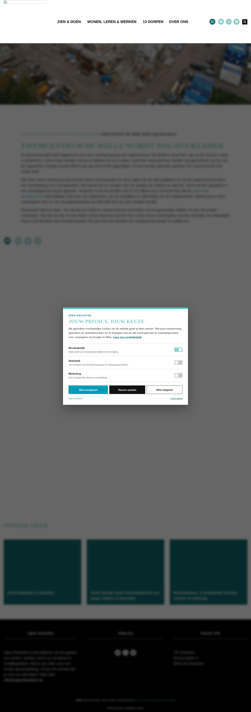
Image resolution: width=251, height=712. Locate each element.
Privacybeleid (176, 398)
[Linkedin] (236, 22)
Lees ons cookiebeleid (127, 337)
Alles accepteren (88, 389)
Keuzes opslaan (127, 389)
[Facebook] (221, 22)
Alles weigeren (164, 389)
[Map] (212, 22)
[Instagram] (229, 22)
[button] (244, 21)
